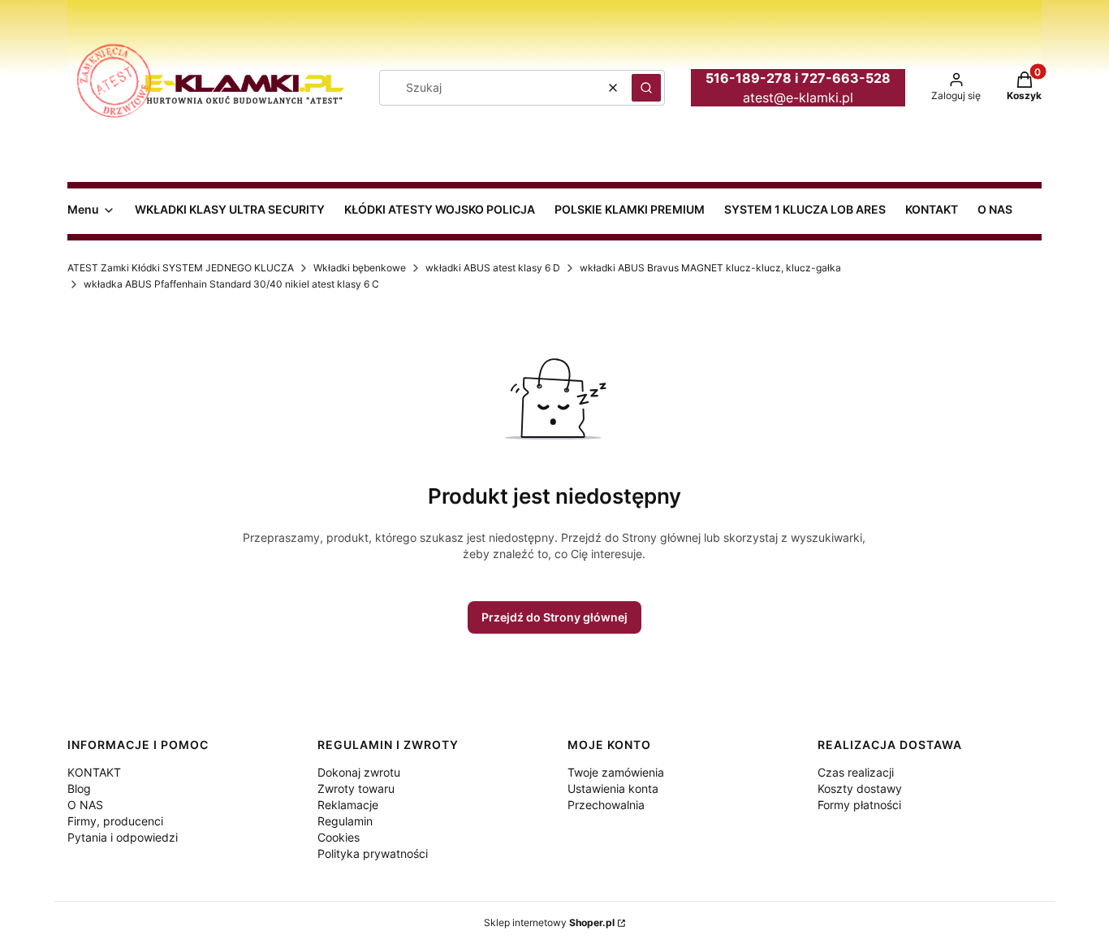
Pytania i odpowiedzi (122, 837)
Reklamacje (347, 805)
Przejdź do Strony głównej (554, 617)
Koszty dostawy (860, 788)
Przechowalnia (606, 805)
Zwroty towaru (356, 788)
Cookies (338, 837)
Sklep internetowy (549, 922)
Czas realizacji (856, 772)
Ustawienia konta (612, 788)
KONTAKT (94, 772)
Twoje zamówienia (615, 772)
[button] (646, 88)
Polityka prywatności (372, 853)
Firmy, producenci (115, 821)
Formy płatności (859, 805)
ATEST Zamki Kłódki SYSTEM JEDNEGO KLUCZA (180, 268)
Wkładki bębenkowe (359, 268)
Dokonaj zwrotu (358, 772)
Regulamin (345, 821)
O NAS (85, 805)
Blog (79, 788)
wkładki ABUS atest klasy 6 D (492, 268)
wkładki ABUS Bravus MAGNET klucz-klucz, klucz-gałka (710, 268)
